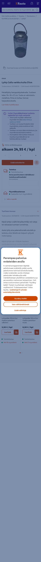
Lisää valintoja (20, 310)
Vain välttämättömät (20, 304)
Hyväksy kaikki (20, 298)
